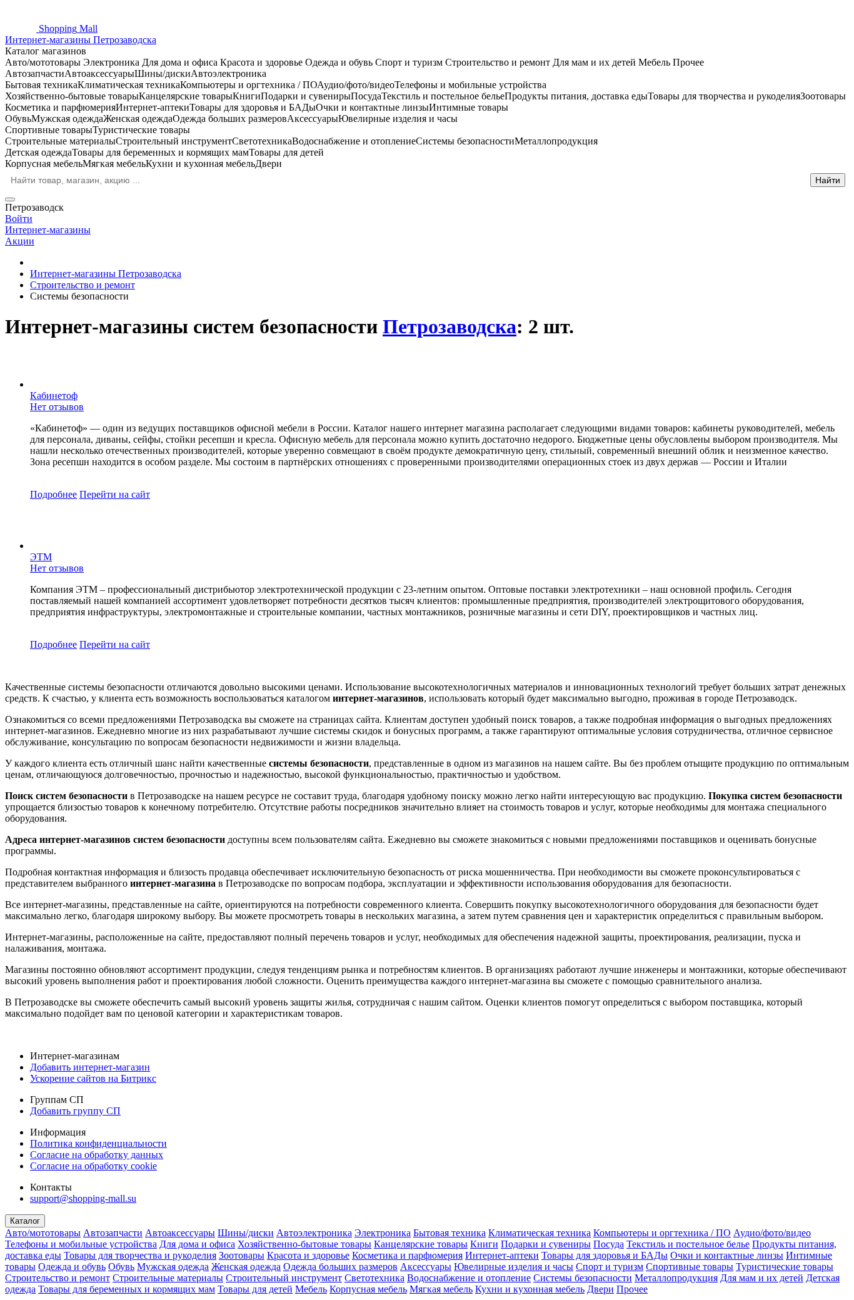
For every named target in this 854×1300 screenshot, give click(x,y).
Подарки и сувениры (546, 1244)
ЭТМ (41, 557)
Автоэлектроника (314, 1232)
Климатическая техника (539, 1232)
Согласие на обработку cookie (93, 1166)
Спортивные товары (689, 1266)
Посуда (608, 1244)
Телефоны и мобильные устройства (81, 1244)
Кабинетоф (54, 395)
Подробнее (53, 494)
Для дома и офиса (197, 1244)
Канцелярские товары (421, 1244)
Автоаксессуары (180, 1232)
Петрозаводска (449, 326)
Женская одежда (246, 1266)
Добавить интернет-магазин (90, 1067)
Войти (19, 218)
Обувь (121, 1266)
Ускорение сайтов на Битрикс (93, 1078)
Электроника (382, 1232)
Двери (600, 1289)
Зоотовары (241, 1255)
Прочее (632, 1289)
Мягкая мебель (441, 1289)
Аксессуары (425, 1266)
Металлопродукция (676, 1277)
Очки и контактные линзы (726, 1255)
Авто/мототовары (43, 1232)
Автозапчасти (113, 1232)
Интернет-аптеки (502, 1255)
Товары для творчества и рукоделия (140, 1255)
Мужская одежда (173, 1266)
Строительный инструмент (284, 1277)
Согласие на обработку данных (96, 1154)
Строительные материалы (168, 1277)
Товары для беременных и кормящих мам (126, 1289)
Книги (484, 1244)
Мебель (311, 1289)
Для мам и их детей (761, 1277)
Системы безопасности (582, 1277)
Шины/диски (246, 1232)
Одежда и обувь (72, 1266)
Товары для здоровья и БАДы (604, 1255)
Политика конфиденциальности (98, 1143)
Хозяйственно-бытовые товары (304, 1244)
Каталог (25, 1221)
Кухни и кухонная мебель (530, 1289)
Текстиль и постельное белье (688, 1244)
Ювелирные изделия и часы (513, 1266)
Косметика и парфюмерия (407, 1255)
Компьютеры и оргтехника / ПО (662, 1232)
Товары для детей (255, 1289)
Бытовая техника (449, 1232)
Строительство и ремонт (57, 1277)
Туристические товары (784, 1266)
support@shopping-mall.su (83, 1198)
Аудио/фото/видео (772, 1232)
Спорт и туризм (609, 1266)
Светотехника (374, 1277)
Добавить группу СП (75, 1111)
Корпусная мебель (368, 1289)
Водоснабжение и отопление (469, 1277)
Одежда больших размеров (340, 1266)
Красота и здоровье (308, 1255)
